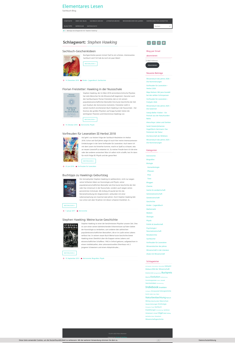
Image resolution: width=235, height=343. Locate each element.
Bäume (147, 277)
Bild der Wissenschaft (161, 269)
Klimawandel (155, 291)
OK (158, 340)
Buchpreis (166, 272)
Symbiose (167, 310)
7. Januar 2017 (70, 211)
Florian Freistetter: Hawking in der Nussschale (92, 89)
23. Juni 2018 (69, 166)
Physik (92, 125)
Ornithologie (162, 304)
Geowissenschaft (153, 197)
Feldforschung (164, 277)
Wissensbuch (158, 316)
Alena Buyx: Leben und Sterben (158, 122)
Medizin (149, 213)
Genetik (163, 280)
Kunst (147, 294)
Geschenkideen (150, 283)
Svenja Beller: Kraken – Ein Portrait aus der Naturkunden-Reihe (158, 115)
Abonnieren (152, 65)
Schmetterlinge (159, 310)
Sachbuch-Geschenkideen (79, 51)
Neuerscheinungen (151, 304)
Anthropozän (148, 266)
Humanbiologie (153, 167)
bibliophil (168, 266)
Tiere (149, 178)
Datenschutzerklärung (207, 340)
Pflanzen (150, 171)
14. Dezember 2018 (72, 80)
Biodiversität (149, 273)
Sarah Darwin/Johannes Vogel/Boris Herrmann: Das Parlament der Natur (157, 129)
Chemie (149, 186)
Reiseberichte (151, 235)
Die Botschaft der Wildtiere (157, 136)
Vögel (160, 313)
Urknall (155, 313)
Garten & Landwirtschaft (155, 190)
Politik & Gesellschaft (154, 224)
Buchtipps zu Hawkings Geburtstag (85, 175)
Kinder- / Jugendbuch (89, 80)
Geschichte (150, 201)
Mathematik (151, 209)
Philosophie (148, 307)
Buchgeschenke (157, 273)
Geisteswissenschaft (154, 194)
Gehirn (158, 280)
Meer (154, 294)
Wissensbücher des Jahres (156, 246)
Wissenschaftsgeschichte (154, 319)
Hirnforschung (160, 283)
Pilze (149, 175)
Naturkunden (155, 301)
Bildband (148, 269)
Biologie (149, 163)
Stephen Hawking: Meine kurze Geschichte (90, 219)
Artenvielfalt (161, 266)
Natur (157, 294)
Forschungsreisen (151, 280)
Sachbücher (102, 80)
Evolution (155, 276)
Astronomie (85, 125)
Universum (149, 313)
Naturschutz (164, 301)
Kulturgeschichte (165, 291)
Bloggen (149, 182)
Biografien (95, 258)
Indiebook (151, 287)
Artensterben (155, 266)
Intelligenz (148, 291)
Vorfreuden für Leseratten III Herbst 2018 (89, 133)
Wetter (152, 316)
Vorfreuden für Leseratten (87, 166)
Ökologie (149, 217)
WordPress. (124, 337)
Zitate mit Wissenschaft (155, 254)
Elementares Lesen (82, 6)
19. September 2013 (72, 258)
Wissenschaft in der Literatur (157, 250)
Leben (151, 294)
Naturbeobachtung (155, 297)
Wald (164, 313)
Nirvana (118, 337)
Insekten (163, 287)
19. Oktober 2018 (71, 125)
